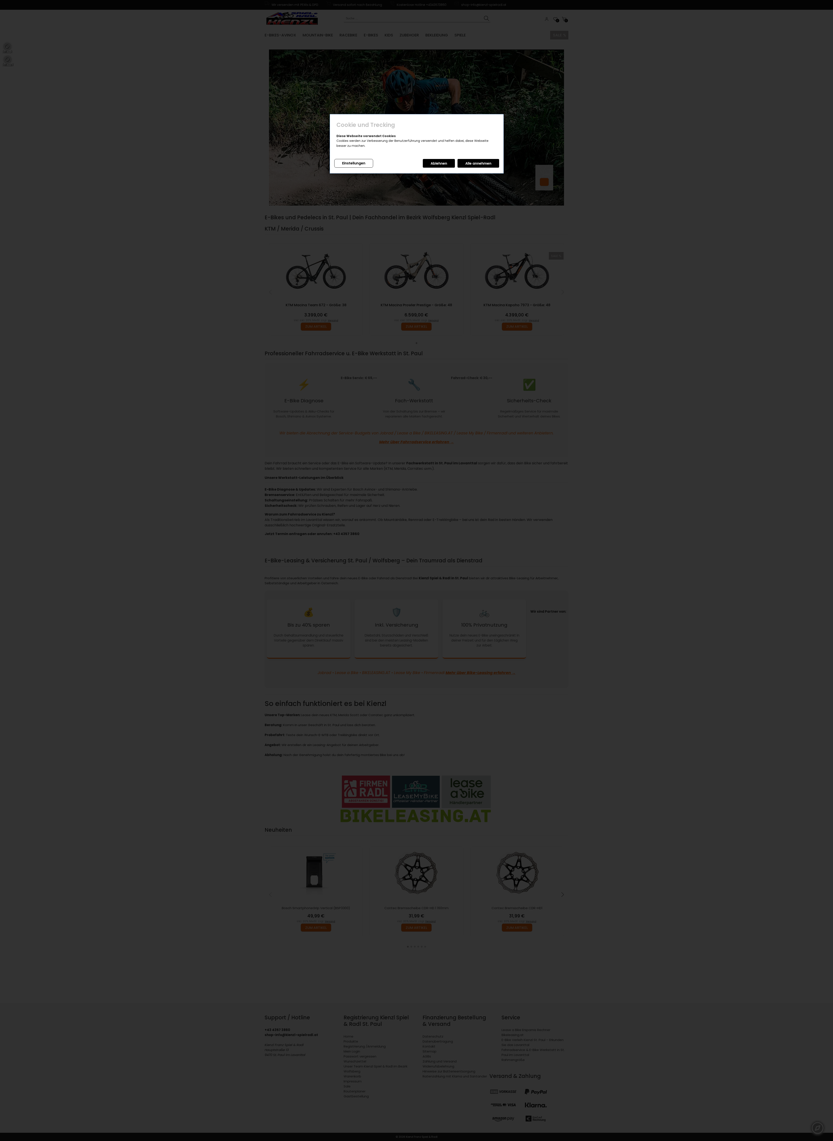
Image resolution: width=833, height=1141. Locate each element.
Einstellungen (353, 163)
